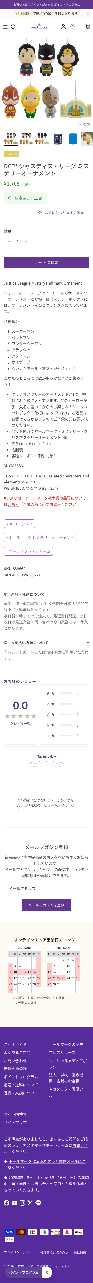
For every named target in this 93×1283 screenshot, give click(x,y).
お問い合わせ (15, 1060)
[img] (20, 716)
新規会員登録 (15, 1068)
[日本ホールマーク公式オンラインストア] (39, 27)
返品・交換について (21, 1093)
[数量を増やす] (27, 241)
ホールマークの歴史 (66, 1044)
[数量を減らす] (8, 241)
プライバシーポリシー (19, 1252)
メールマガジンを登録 (46, 905)
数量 (7, 231)
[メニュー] (5, 27)
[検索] (15, 27)
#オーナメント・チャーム (28, 551)
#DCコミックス (19, 524)
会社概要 (80, 1252)
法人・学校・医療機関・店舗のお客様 (66, 1078)
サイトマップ (15, 1122)
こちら (13, 504)
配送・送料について (21, 1084)
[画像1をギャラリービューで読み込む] (46, 82)
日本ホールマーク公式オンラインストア (42, 1266)
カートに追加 (46, 262)
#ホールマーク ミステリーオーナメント (40, 537)
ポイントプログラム (67, 4)
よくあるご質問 (17, 1052)
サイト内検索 (15, 1114)
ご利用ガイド (15, 1044)
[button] (64, 693)
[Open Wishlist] (72, 27)
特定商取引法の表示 (54, 1252)
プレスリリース (62, 1052)
